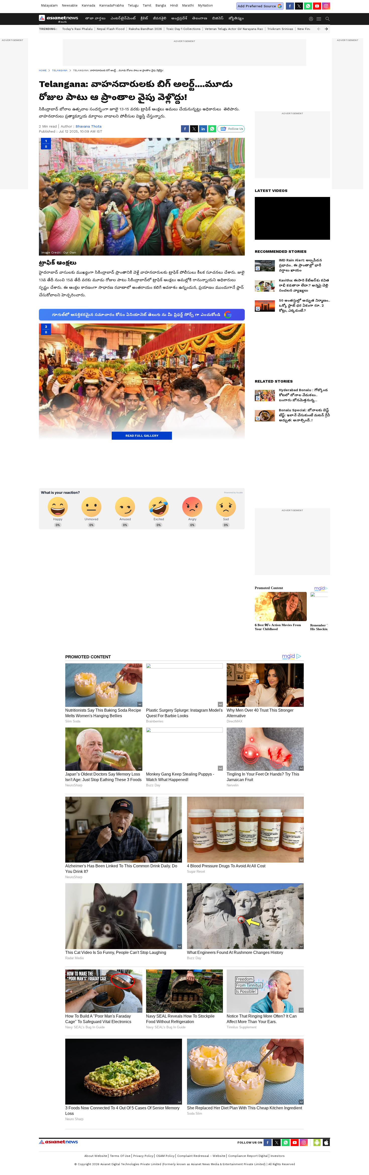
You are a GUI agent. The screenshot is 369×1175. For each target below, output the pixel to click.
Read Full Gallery (142, 435)
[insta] (326, 6)
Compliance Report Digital (248, 1156)
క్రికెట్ (144, 18)
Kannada (88, 5)
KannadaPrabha (111, 5)
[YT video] (317, 6)
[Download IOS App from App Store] (326, 1142)
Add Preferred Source (257, 6)
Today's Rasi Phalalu (77, 29)
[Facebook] (290, 6)
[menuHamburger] (319, 19)
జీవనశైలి (159, 18)
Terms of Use (120, 1156)
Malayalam (49, 5)
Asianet (58, 1142)
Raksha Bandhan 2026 (145, 29)
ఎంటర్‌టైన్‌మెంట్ (123, 18)
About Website (95, 1156)
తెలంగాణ (199, 18)
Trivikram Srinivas (280, 29)
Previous (319, 29)
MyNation (205, 5)
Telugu (133, 5)
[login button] (312, 19)
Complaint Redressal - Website (201, 1156)
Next (326, 29)
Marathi (188, 5)
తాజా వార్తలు (95, 18)
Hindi (174, 5)
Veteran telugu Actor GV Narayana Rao (234, 29)
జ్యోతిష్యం (236, 18)
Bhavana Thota (88, 126)
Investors (278, 1156)
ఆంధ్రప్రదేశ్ (179, 18)
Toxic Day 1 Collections (183, 29)
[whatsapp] (308, 6)
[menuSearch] (328, 19)
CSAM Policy (165, 1156)
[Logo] (60, 19)
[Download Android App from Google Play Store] (317, 1142)
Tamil (147, 5)
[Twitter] (299, 6)
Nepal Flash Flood (111, 29)
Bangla (160, 5)
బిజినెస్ (217, 18)
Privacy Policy (143, 1156)
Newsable (70, 5)
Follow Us (235, 129)
